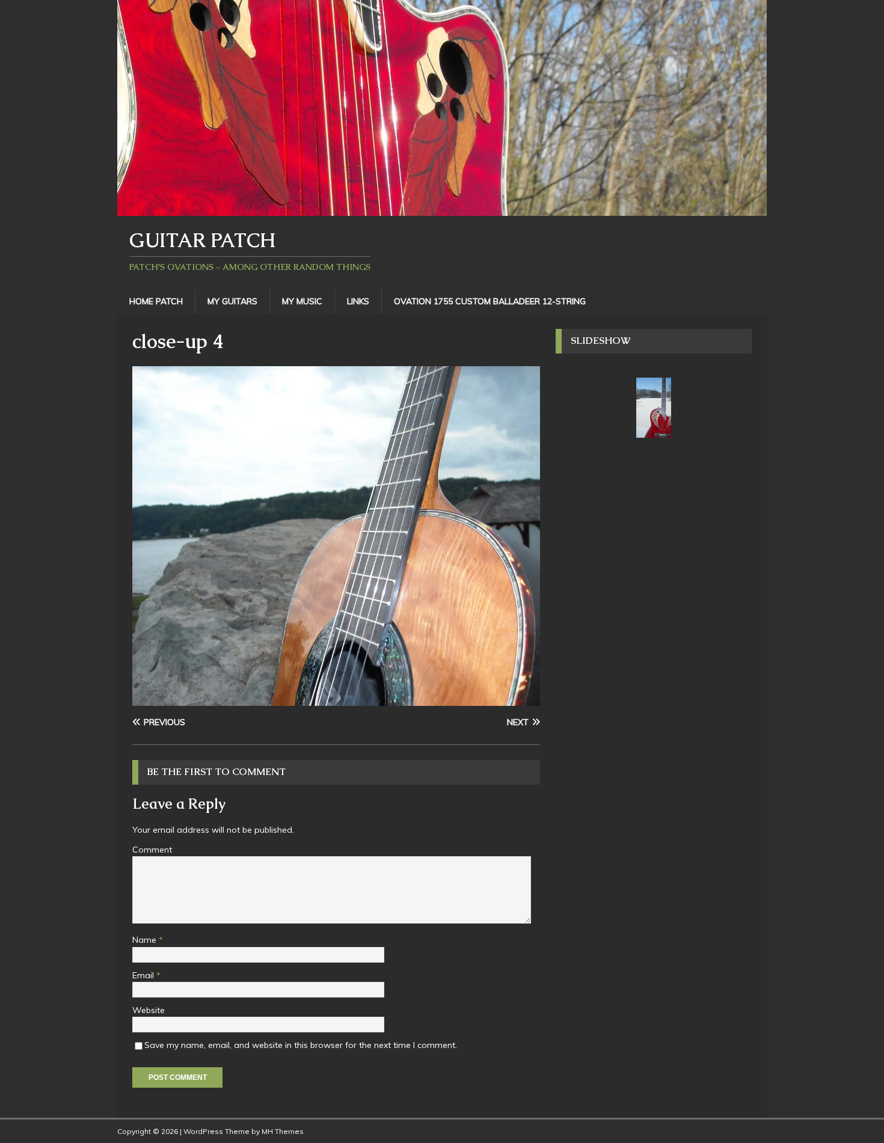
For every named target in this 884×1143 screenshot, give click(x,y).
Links (358, 301)
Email (144, 975)
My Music (302, 301)
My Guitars (232, 301)
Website (148, 1010)
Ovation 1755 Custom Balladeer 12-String (490, 301)
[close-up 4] (336, 699)
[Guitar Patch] (442, 208)
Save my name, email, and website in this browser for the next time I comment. (300, 1045)
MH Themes (283, 1131)
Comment (152, 849)
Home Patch (156, 301)
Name (145, 939)
